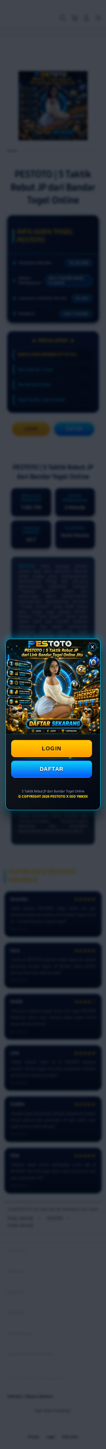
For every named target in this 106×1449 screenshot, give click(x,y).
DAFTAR (52, 769)
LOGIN (51, 748)
